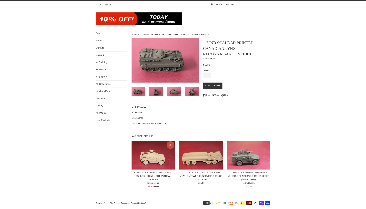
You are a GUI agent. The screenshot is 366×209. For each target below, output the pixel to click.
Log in (98, 4)
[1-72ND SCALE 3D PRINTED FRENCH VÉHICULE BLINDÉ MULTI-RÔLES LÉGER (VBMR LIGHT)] (248, 155)
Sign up (108, 4)
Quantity (206, 71)
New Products (103, 120)
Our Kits (100, 48)
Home (99, 40)
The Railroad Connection (120, 203)
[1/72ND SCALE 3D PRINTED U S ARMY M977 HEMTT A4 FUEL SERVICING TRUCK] (200, 155)
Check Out (229, 4)
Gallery (99, 105)
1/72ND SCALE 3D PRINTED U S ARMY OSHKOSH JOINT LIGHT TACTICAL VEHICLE (153, 176)
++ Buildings (102, 62)
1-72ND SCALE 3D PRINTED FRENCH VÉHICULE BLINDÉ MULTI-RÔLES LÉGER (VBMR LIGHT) (248, 176)
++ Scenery (101, 77)
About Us (100, 98)
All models (101, 113)
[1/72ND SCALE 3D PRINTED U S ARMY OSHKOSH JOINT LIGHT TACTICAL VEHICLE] (153, 155)
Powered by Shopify (138, 203)
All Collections (103, 84)
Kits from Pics (103, 91)
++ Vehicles (102, 69)
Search (99, 33)
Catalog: (100, 55)
